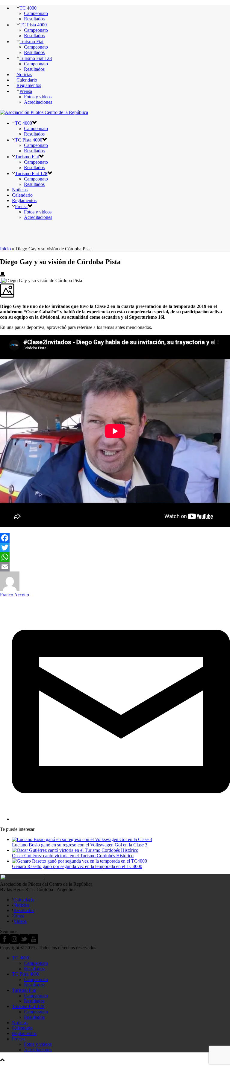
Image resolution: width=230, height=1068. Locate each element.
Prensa (25, 91)
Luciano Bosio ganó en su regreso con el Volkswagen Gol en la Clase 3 (79, 844)
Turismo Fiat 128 (35, 58)
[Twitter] (115, 547)
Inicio (5, 248)
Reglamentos (28, 85)
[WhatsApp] (115, 557)
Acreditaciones (38, 102)
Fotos (18, 915)
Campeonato (36, 13)
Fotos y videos (38, 96)
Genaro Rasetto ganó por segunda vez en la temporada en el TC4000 (77, 866)
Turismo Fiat (31, 41)
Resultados (34, 18)
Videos (20, 921)
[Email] (115, 566)
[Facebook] (115, 538)
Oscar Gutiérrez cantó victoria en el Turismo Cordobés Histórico (73, 855)
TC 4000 (28, 7)
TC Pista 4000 (33, 24)
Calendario (26, 79)
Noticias (24, 74)
